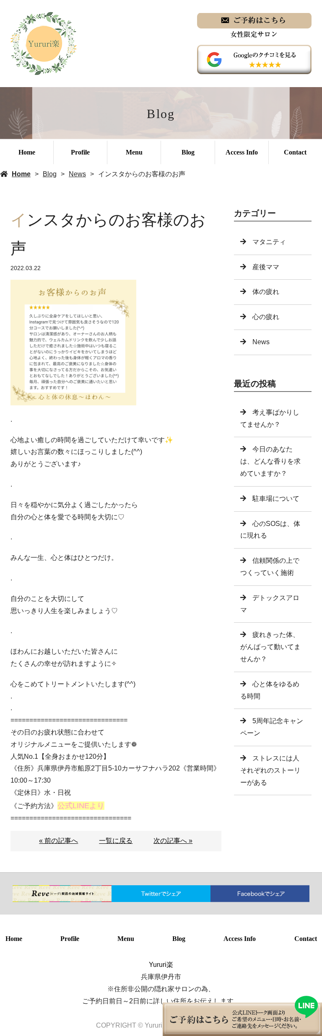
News (77, 174)
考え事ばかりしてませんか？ (269, 418)
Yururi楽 (161, 964)
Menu (134, 152)
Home (26, 152)
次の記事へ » (172, 840)
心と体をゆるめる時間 (269, 690)
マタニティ (269, 241)
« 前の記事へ (58, 840)
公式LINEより (80, 805)
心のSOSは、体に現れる (270, 529)
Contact (295, 152)
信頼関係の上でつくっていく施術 (269, 566)
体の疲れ (265, 291)
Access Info (242, 152)
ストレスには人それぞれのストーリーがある (270, 770)
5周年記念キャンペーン (271, 727)
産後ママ (265, 267)
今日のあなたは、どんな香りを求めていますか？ (270, 461)
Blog (188, 152)
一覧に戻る (115, 840)
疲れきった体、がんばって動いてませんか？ (270, 646)
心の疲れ (265, 316)
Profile (80, 152)
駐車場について (275, 498)
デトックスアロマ (269, 603)
